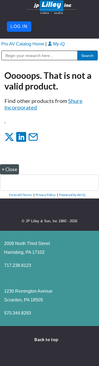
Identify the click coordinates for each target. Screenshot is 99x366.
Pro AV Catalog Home (23, 44)
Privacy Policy (45, 195)
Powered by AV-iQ (72, 195)
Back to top (46, 339)
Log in (19, 26)
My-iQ (58, 44)
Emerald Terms (20, 195)
